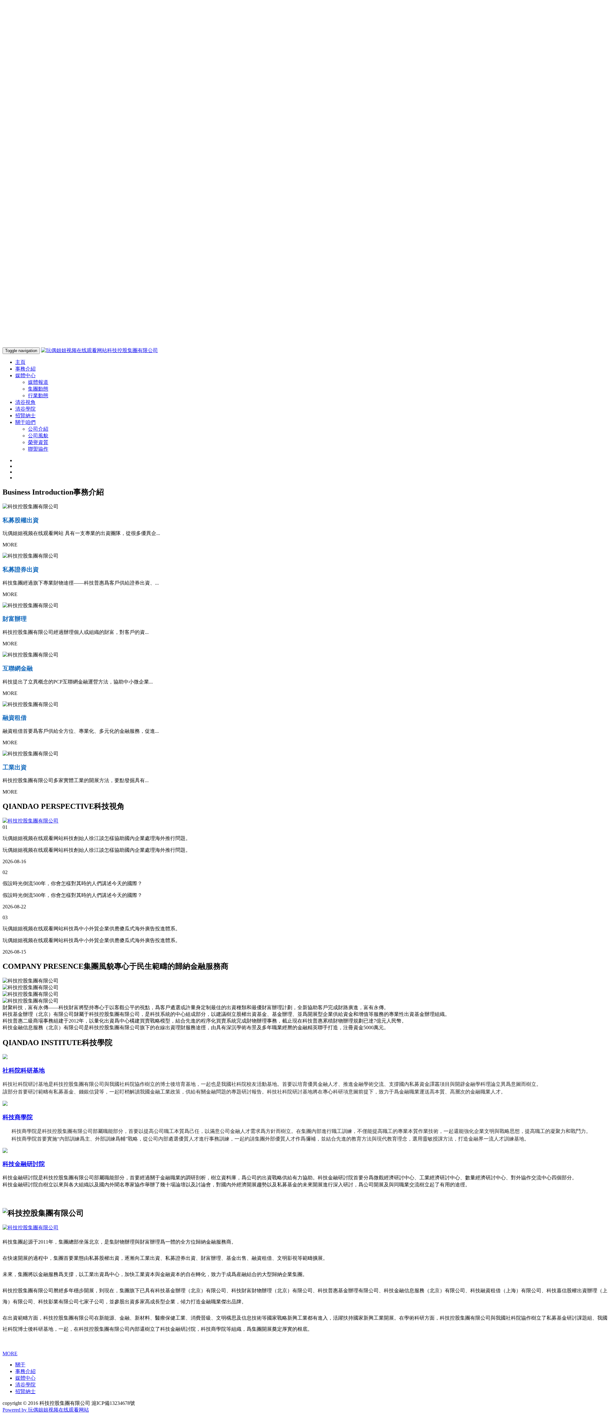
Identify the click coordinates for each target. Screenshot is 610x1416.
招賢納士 (25, 415)
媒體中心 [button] (25, 375)
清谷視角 (25, 402)
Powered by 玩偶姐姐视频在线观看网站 (46, 1410)
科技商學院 (18, 1117)
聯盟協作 (38, 449)
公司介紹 (38, 429)
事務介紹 (25, 368)
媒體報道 (38, 382)
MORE (10, 1353)
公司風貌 (38, 435)
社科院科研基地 (24, 1070)
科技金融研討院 (24, 1164)
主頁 (20, 362)
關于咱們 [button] (25, 422)
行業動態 (38, 395)
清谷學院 (25, 409)
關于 (20, 1364)
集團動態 (38, 389)
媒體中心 (25, 1378)
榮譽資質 (38, 442)
